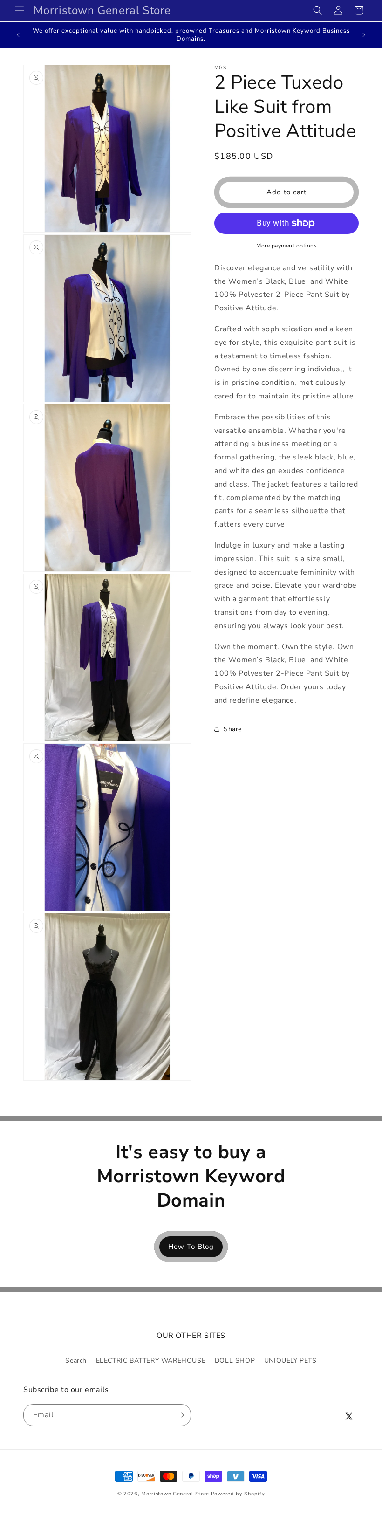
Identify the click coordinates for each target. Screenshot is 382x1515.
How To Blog (191, 1246)
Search (76, 1360)
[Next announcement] (364, 35)
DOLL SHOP (235, 1360)
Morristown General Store (175, 1493)
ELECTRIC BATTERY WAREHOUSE (151, 1360)
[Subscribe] (180, 1415)
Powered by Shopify (238, 1493)
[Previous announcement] (18, 35)
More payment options (286, 245)
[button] (19, 10)
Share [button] (233, 729)
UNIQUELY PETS (290, 1360)
